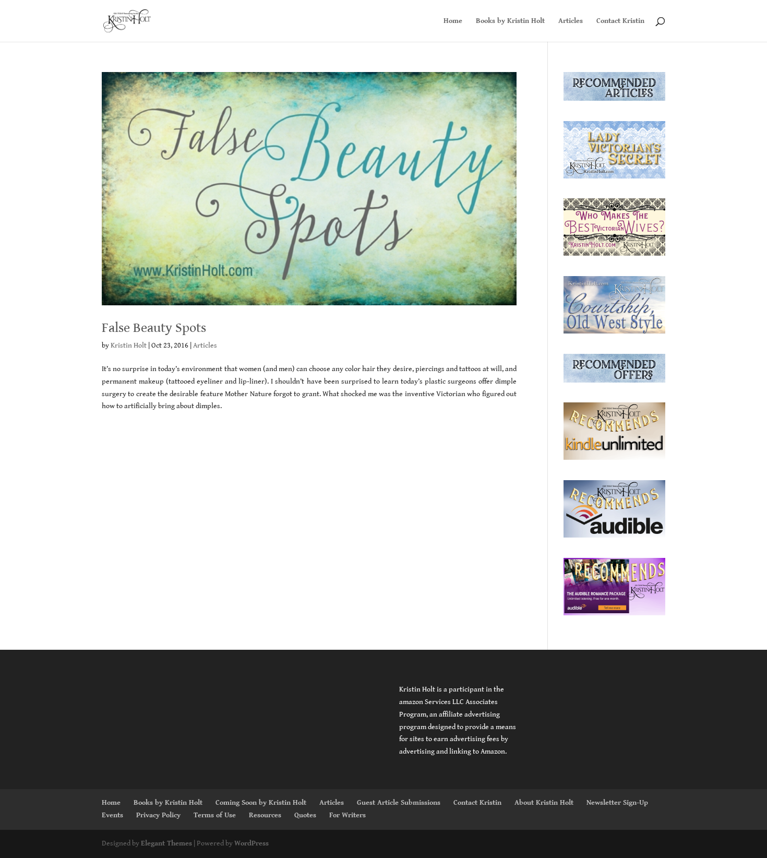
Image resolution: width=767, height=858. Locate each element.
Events (112, 815)
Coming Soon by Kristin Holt (260, 803)
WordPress (251, 843)
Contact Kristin (620, 21)
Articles (570, 21)
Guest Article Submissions (398, 803)
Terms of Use (215, 815)
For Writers (347, 815)
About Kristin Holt (543, 803)
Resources (265, 815)
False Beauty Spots (154, 328)
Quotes (305, 815)
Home (453, 21)
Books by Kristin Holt (510, 21)
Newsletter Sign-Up (617, 803)
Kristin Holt (129, 345)
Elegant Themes (166, 843)
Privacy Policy (158, 815)
